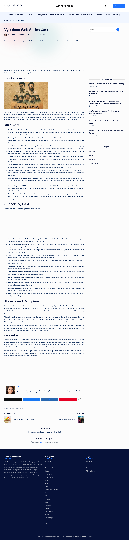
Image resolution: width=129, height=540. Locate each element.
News (47, 508)
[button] (119, 6)
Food (46, 483)
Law (46, 502)
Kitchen (47, 499)
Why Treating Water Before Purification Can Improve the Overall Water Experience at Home (105, 102)
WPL (46, 524)
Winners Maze (64, 5)
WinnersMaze (10, 462)
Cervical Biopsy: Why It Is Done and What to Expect (104, 122)
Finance (47, 480)
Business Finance (51, 468)
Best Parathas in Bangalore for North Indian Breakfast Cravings (104, 112)
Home (6, 20)
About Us (92, 151)
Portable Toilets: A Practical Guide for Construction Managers (107, 132)
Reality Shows (50, 511)
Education (48, 474)
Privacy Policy (93, 163)
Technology (49, 518)
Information (49, 493)
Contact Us (92, 155)
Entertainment (44, 35)
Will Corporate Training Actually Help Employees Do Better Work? (106, 92)
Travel (47, 521)
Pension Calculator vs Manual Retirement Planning (106, 84)
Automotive (49, 462)
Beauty (47, 465)
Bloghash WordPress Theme (82, 536)
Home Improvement (51, 490)
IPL (46, 496)
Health (47, 486)
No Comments (32, 34)
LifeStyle (48, 505)
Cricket (47, 471)
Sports (47, 514)
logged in (42, 442)
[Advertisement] (44, 55)
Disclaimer (92, 159)
